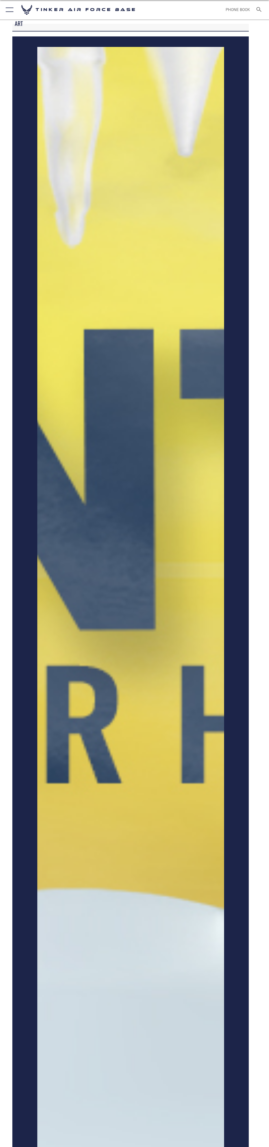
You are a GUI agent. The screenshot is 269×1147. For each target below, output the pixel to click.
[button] (8, 10)
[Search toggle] (260, 10)
